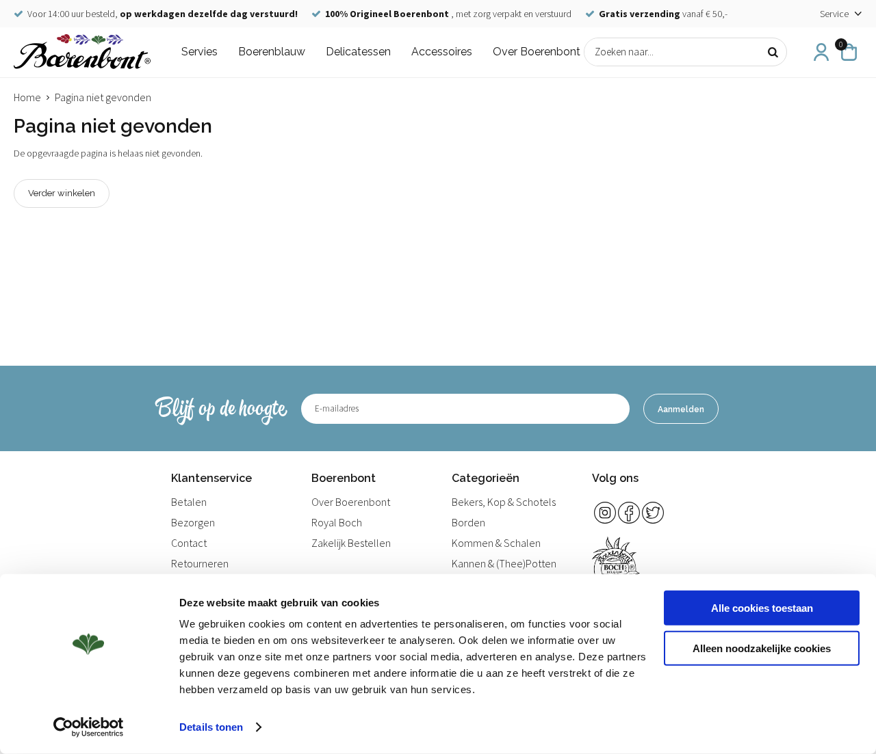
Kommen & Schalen (496, 543)
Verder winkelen (61, 193)
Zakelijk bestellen (351, 543)
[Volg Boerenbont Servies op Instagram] (605, 513)
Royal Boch (336, 522)
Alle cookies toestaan (762, 608)
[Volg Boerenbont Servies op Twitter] (653, 513)
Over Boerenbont (536, 51)
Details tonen (211, 727)
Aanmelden (681, 409)
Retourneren (200, 563)
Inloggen (821, 52)
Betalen (189, 502)
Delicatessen (358, 51)
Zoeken (772, 52)
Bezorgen (193, 522)
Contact (189, 543)
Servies (199, 51)
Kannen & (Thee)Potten (504, 563)
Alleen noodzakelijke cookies (762, 648)
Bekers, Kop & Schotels (504, 502)
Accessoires (441, 51)
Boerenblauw (271, 51)
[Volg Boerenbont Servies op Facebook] (629, 513)
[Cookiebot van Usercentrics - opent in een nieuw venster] (89, 727)
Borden (468, 522)
